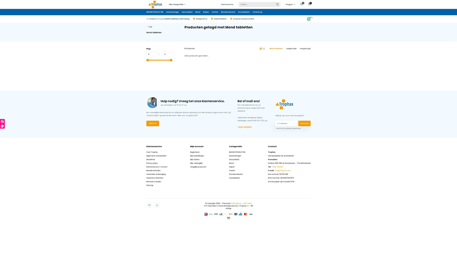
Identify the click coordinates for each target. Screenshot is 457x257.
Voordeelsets (244, 12)
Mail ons (152, 123)
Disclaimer (150, 159)
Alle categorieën (176, 4)
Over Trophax (152, 152)
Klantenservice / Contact (156, 167)
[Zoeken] (278, 4)
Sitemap (149, 185)
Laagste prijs (291, 48)
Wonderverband (228, 12)
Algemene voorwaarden (156, 156)
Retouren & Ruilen (153, 181)
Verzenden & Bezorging (156, 174)
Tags (150, 27)
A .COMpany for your (168, 19)
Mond (197, 12)
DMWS (233, 203)
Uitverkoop (257, 12)
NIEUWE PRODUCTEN (154, 12)
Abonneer (304, 123)
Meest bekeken (276, 48)
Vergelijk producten (198, 167)
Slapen (206, 12)
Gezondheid (187, 12)
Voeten (215, 12)
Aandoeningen (172, 12)
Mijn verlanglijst (196, 163)
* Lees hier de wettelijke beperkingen (288, 128)
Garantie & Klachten (154, 178)
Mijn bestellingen (197, 156)
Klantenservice (227, 4)
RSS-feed (248, 203)
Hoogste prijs (305, 48)
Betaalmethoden (153, 170)
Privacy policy (152, 163)
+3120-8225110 (245, 127)
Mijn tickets (194, 159)
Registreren (195, 152)
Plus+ (240, 203)
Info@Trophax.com (283, 170)
